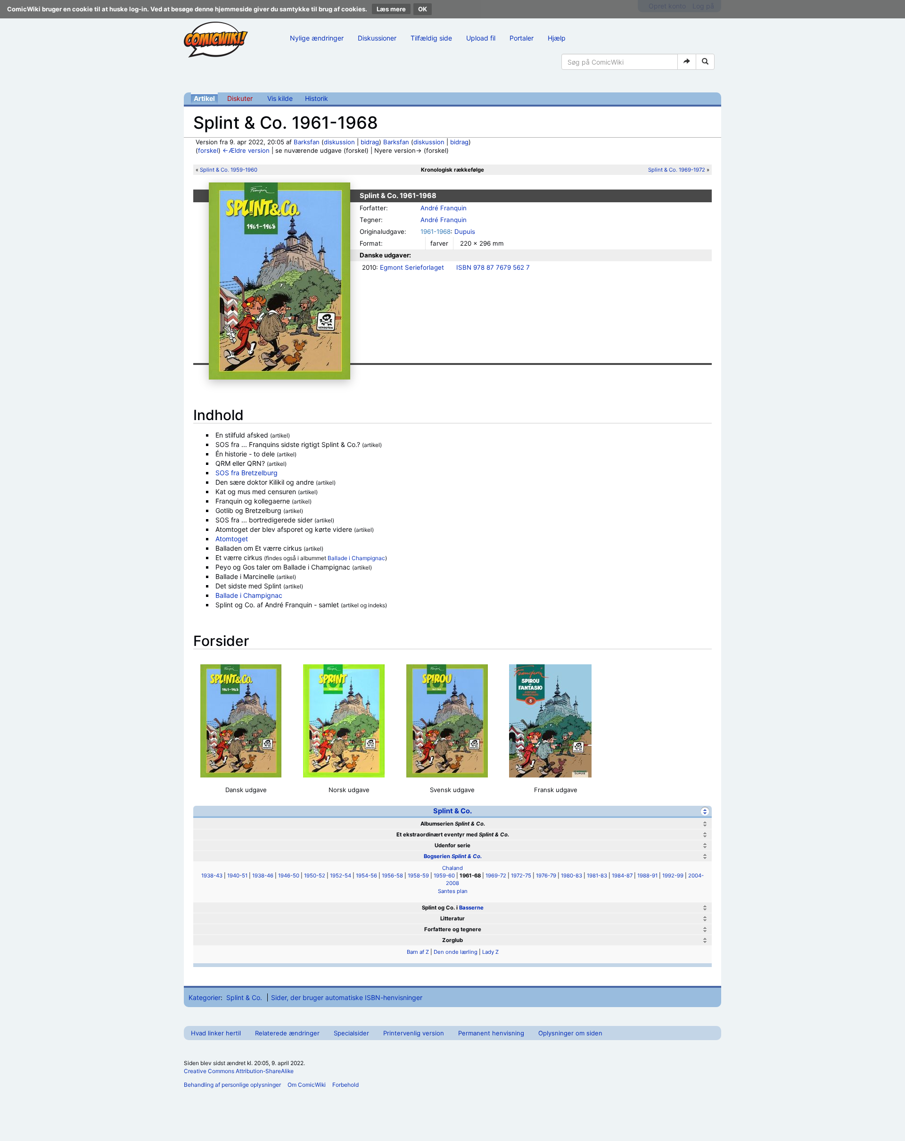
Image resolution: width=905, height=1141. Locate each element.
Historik (316, 98)
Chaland (452, 868)
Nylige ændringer (317, 38)
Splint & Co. (452, 811)
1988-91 (647, 875)
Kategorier (205, 997)
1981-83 (597, 875)
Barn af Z (418, 952)
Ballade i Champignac (356, 558)
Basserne (471, 907)
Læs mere (391, 9)
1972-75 (521, 875)
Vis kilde (280, 98)
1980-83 (571, 875)
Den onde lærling (455, 952)
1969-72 (495, 875)
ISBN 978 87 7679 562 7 (493, 267)
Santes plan (453, 891)
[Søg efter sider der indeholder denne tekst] (705, 62)
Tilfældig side (431, 38)
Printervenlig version (413, 1033)
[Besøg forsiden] (216, 40)
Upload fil (480, 38)
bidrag (370, 142)
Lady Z (490, 952)
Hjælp (557, 38)
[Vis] (704, 823)
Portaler (522, 38)
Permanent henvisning (491, 1033)
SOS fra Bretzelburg (246, 473)
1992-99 (672, 875)
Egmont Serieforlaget (412, 267)
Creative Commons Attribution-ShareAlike (239, 1071)
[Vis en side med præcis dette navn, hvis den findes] (686, 62)
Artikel (204, 98)
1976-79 (546, 875)
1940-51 (237, 875)
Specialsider (351, 1033)
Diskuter (240, 98)
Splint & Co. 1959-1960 (228, 169)
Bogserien (453, 856)
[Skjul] (704, 811)
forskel (208, 150)
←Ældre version (246, 150)
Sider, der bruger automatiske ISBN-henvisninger (346, 997)
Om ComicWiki (307, 1084)
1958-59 (418, 875)
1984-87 (622, 875)
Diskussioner (377, 38)
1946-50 (288, 875)
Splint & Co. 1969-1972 (676, 169)
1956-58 (392, 875)
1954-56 (366, 875)
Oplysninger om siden (570, 1033)
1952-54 (340, 875)
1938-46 (262, 875)
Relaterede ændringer (287, 1033)
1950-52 (314, 875)
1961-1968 (435, 231)
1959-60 (444, 875)
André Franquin (443, 208)
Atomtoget (231, 539)
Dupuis (464, 231)
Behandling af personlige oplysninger (232, 1084)
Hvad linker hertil (216, 1033)
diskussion (339, 142)
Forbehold (345, 1084)
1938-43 (211, 875)
